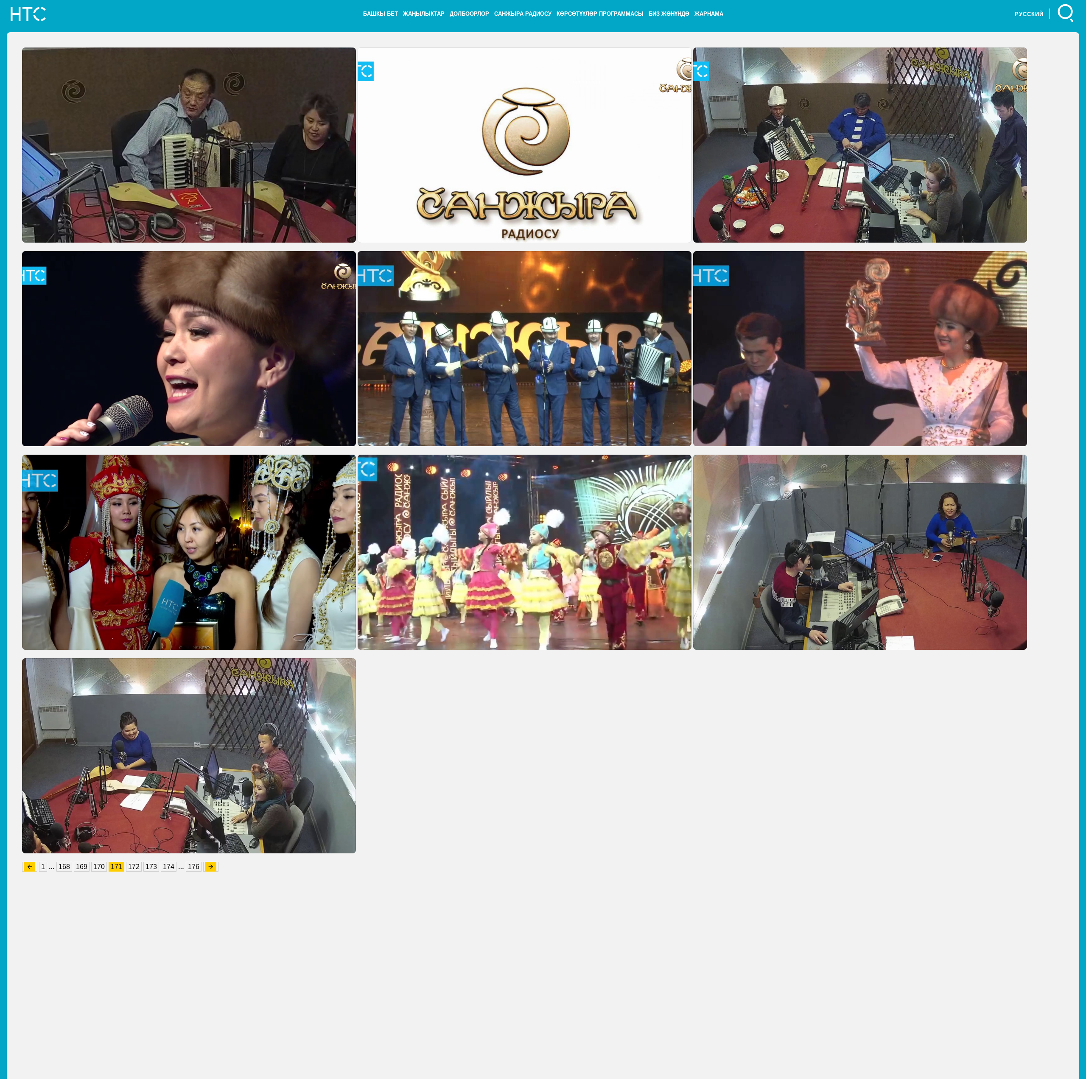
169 (81, 866)
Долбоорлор (469, 14)
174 (168, 866)
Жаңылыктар (424, 14)
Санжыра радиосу (522, 14)
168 (64, 866)
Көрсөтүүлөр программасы (600, 14)
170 (99, 866)
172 (134, 866)
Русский (1029, 14)
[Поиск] (1066, 13)
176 (193, 866)
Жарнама (708, 14)
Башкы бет (380, 14)
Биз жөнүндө (669, 14)
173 (151, 866)
